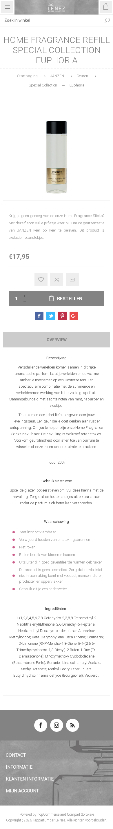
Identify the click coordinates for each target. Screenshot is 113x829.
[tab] (56, 340)
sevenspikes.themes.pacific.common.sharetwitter (50, 316)
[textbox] (50, 20)
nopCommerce (48, 814)
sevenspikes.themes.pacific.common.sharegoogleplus (74, 316)
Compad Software (80, 814)
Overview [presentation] (57, 339)
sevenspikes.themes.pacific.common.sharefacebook (39, 316)
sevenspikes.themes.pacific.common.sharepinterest (62, 316)
